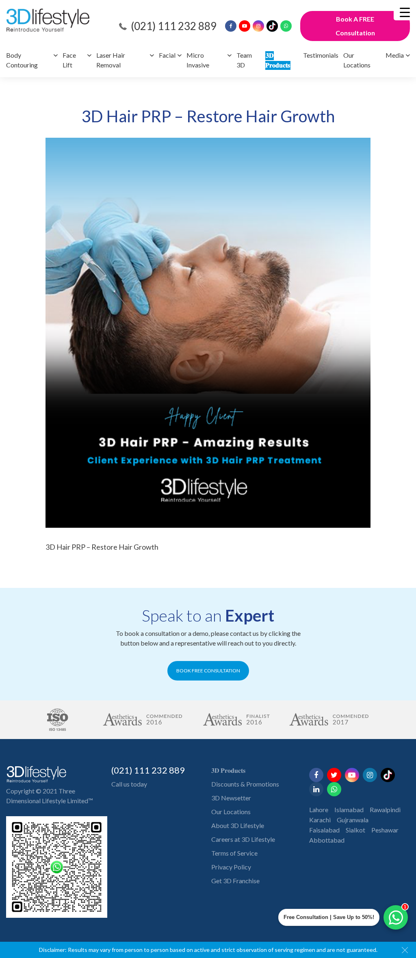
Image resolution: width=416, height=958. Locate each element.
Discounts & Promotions (245, 784)
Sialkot (355, 830)
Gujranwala (352, 820)
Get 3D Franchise (235, 880)
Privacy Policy (231, 867)
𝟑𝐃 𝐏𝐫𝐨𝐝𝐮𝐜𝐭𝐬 (228, 770)
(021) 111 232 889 (174, 26)
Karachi (320, 820)
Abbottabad (326, 840)
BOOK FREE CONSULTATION (208, 671)
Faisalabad (324, 830)
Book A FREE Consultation (355, 26)
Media (395, 55)
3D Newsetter (231, 798)
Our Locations (231, 811)
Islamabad (349, 809)
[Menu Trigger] (405, 12)
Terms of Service (234, 853)
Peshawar (385, 830)
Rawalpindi (385, 809)
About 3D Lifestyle (237, 825)
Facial (167, 55)
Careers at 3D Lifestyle (243, 839)
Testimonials (320, 55)
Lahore (318, 809)
